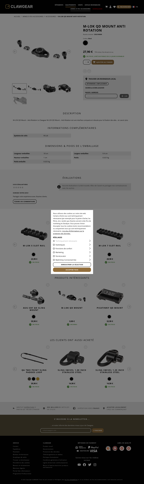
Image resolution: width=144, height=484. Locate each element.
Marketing (60, 252)
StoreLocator (61, 256)
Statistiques (60, 245)
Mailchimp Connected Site (66, 260)
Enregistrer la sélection (72, 265)
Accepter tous (72, 270)
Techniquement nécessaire (66, 241)
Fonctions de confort (64, 248)
